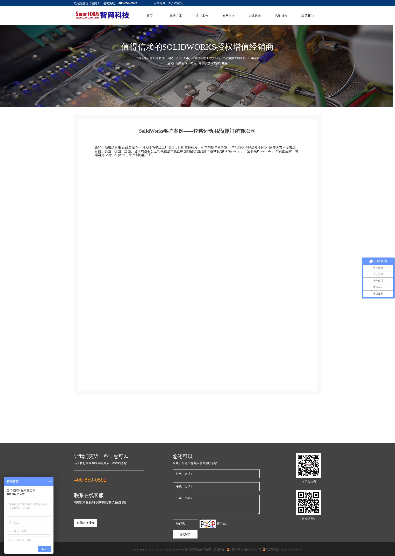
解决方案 (176, 16)
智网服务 (228, 16)
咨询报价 (281, 16)
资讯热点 (255, 16)
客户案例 (202, 16)
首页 (149, 16)
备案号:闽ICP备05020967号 (244, 549)
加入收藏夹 (175, 3)
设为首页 (159, 3)
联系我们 (307, 16)
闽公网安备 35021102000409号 (282, 549)
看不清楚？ (222, 523)
